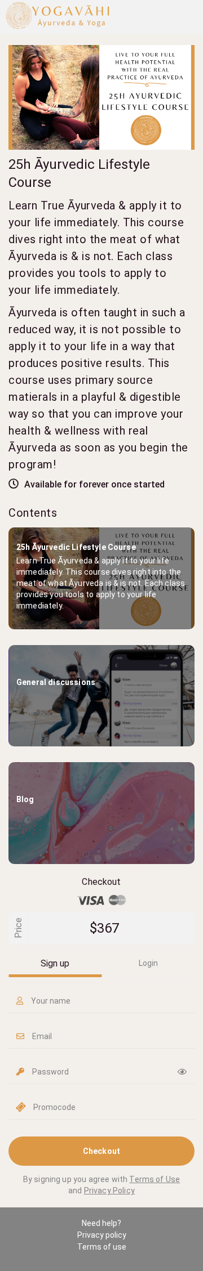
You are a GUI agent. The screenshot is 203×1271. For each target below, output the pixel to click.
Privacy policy (101, 1234)
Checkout (101, 1151)
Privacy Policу (109, 1190)
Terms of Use (154, 1179)
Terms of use (101, 1246)
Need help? (101, 1223)
